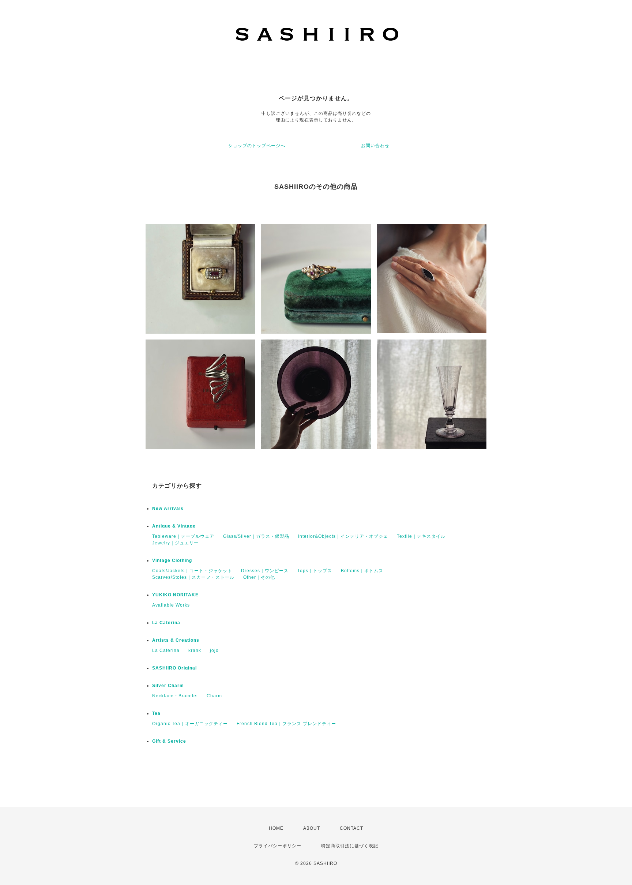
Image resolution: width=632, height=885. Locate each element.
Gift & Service (169, 741)
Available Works (171, 605)
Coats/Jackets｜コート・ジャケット (192, 570)
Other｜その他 (259, 577)
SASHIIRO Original (174, 668)
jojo (214, 650)
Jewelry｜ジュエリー (175, 542)
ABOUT (311, 828)
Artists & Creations (175, 640)
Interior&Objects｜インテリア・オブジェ (343, 536)
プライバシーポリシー (277, 845)
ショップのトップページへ (256, 145)
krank (194, 650)
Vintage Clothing (172, 560)
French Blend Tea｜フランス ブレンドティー (286, 723)
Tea (156, 713)
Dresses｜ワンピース (265, 570)
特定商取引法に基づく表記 (349, 845)
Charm (214, 695)
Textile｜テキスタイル (421, 536)
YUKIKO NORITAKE (175, 594)
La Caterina (166, 622)
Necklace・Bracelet (175, 695)
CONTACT (351, 828)
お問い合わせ (375, 145)
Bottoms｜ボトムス (362, 570)
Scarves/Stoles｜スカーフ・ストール (193, 577)
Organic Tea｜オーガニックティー (190, 723)
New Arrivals (168, 508)
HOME (276, 828)
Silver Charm (168, 685)
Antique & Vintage (174, 526)
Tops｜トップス (314, 570)
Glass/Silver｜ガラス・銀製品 (256, 536)
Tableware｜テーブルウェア (183, 536)
